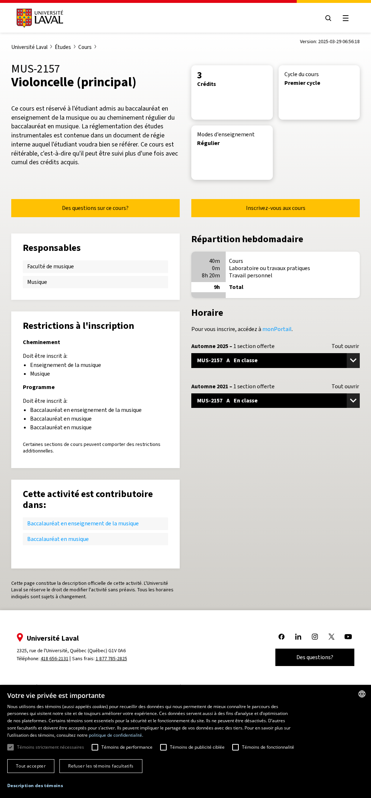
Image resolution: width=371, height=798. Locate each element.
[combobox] (362, 694)
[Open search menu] (328, 18)
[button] (35, 786)
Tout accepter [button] (31, 766)
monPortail (277, 329)
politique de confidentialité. (116, 735)
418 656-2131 (54, 658)
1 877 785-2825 (111, 658)
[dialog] (185, 741)
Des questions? (314, 657)
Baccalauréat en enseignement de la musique (83, 523)
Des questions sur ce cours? (95, 208)
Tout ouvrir (345, 346)
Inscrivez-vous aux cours (275, 208)
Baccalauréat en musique (58, 539)
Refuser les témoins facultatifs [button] (100, 766)
